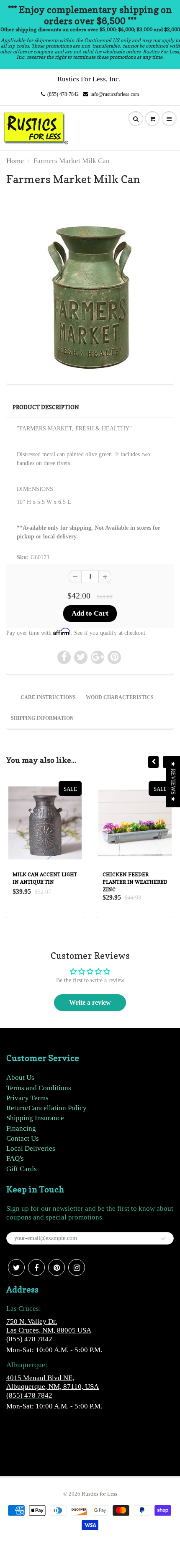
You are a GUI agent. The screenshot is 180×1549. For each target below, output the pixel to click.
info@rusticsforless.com (114, 94)
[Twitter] (16, 1267)
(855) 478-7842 (63, 94)
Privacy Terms (27, 1098)
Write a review (90, 1002)
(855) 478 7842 (29, 1339)
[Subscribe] (163, 1238)
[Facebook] (36, 1267)
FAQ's (15, 1158)
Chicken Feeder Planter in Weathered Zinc (80, 882)
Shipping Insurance (35, 1118)
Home (15, 161)
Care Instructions (48, 697)
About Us (20, 1077)
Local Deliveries (30, 1148)
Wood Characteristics (120, 697)
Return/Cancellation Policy (46, 1108)
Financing (21, 1128)
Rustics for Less (99, 1494)
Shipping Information (42, 718)
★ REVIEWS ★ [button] (173, 781)
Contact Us (22, 1138)
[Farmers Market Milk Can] (90, 296)
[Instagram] (76, 1267)
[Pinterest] (56, 1267)
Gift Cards (21, 1169)
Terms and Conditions (38, 1088)
